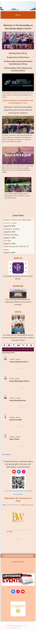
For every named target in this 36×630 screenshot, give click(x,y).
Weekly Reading (11, 235)
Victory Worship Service (18, 400)
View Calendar (6, 454)
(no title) (7, 240)
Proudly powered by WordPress (14, 625)
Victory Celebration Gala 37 (19, 362)
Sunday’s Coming (11, 229)
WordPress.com (16, 627)
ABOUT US (18, 258)
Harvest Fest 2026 (16, 420)
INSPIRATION (18, 286)
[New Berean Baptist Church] (14, 5)
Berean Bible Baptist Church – (20, 381)
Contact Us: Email (18, 562)
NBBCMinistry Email (27, 505)
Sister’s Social (14, 439)
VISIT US (18, 312)
